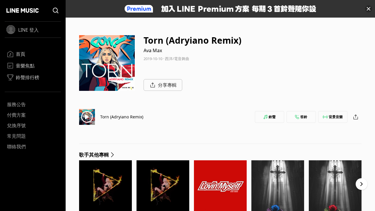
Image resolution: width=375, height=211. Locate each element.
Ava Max (153, 50)
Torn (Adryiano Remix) (121, 117)
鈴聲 (272, 116)
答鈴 (303, 116)
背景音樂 (336, 116)
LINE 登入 (28, 30)
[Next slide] (361, 184)
